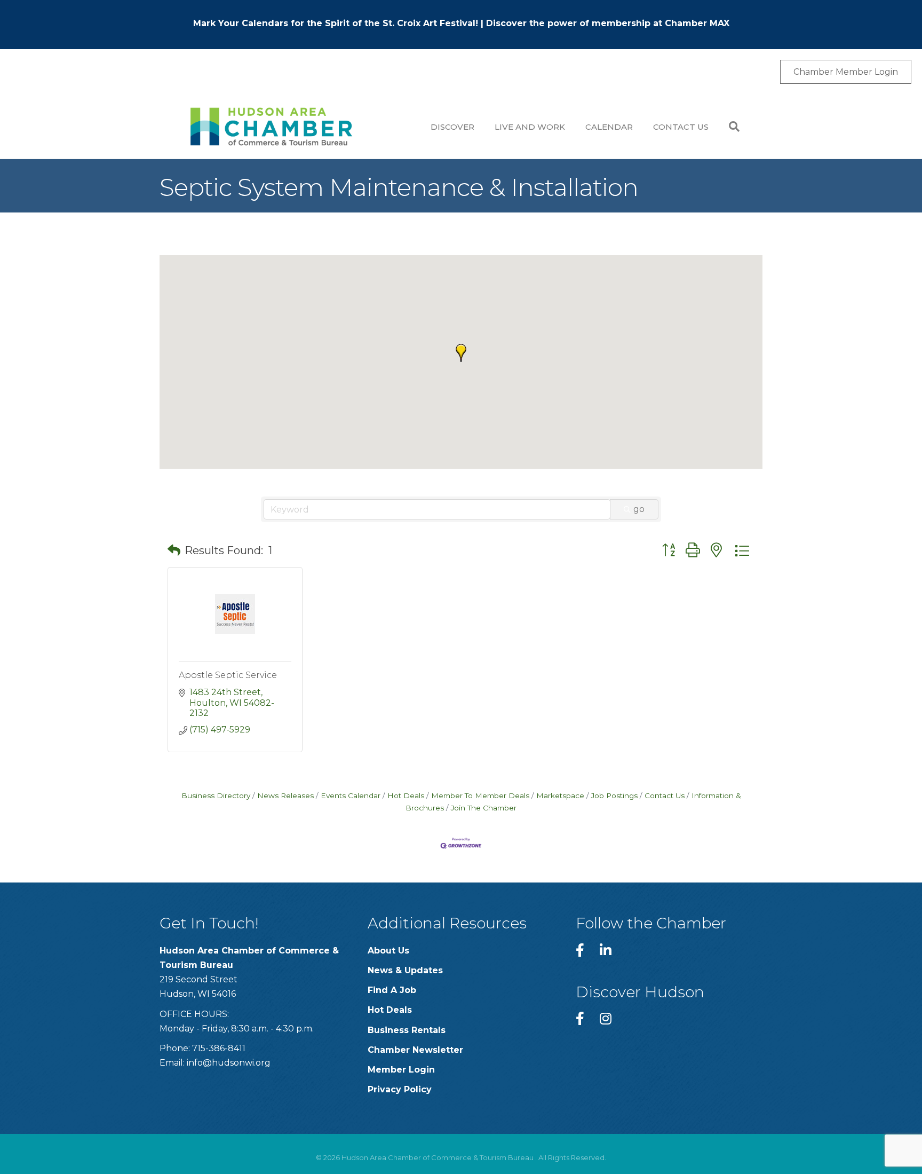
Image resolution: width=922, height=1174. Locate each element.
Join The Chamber (483, 807)
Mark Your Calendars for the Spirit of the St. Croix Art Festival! (335, 23)
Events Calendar (350, 795)
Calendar (609, 127)
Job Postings (614, 795)
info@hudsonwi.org (229, 1063)
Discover (452, 127)
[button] (461, 353)
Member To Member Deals (480, 795)
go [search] (639, 509)
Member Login (401, 1070)
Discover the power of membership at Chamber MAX (607, 23)
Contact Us (681, 127)
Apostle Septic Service (228, 675)
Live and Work (530, 127)
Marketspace (560, 795)
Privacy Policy (400, 1089)
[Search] (729, 126)
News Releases (285, 795)
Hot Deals (405, 795)
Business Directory (215, 795)
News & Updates (405, 970)
